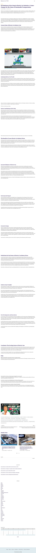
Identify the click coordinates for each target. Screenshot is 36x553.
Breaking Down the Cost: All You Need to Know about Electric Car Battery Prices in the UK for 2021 (27, 426)
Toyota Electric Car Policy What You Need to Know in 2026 (9, 466)
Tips (1, 517)
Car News (2, 490)
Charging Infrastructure (4, 492)
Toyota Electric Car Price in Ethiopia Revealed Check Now (9, 474)
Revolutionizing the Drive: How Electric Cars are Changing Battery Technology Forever (26, 447)
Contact (12, 549)
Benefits (2, 486)
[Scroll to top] (34, 552)
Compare (2, 495)
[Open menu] (34, 1)
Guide (2, 502)
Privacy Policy (21, 549)
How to (2, 504)
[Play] (22, 50)
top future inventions (32, 421)
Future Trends (3, 501)
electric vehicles (18, 418)
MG (1, 508)
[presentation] (9, 439)
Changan (2, 491)
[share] (30, 53)
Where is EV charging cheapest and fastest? (13, 53)
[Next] (34, 443)
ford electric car (23, 418)
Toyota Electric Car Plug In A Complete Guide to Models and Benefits (11, 468)
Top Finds (2, 518)
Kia (1, 506)
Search (33, 458)
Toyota (2, 519)
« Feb (18, 536)
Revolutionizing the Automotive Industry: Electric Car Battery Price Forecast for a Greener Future (9, 426)
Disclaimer (16, 549)
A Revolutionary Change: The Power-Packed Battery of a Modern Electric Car (9, 447)
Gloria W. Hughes (5, 450)
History (2, 503)
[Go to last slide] (2, 443)
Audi (1, 482)
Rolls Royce (2, 514)
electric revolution (7, 418)
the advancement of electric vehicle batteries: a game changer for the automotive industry (12, 421)
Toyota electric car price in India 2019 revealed (8, 470)
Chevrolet (2, 493)
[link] (5, 54)
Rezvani (2, 513)
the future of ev (26, 421)
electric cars (2, 418)
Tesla (1, 516)
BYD (1, 489)
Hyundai (2, 505)
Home (7, 549)
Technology (2, 515)
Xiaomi (2, 520)
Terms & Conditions (27, 549)
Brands (2, 488)
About (10, 549)
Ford (1, 500)
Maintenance (3, 507)
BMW (1, 487)
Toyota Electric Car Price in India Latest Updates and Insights (10, 472)
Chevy (2, 494)
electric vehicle (13, 418)
